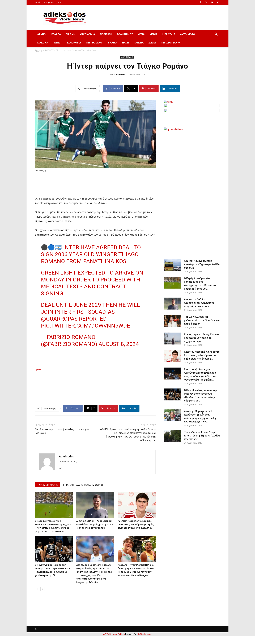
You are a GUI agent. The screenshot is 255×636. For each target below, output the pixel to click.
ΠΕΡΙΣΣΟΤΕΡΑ (169, 42)
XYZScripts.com (145, 634)
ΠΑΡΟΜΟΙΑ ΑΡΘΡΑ (47, 485)
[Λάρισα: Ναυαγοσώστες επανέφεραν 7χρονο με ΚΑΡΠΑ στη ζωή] (172, 265)
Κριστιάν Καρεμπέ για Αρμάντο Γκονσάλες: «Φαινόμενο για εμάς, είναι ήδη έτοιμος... (202, 355)
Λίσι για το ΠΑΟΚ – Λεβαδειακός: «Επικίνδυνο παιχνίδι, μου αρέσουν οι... (199, 303)
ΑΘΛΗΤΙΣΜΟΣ (125, 34)
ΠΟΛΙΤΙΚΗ (106, 34)
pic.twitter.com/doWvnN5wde (85, 325)
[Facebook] (200, 2)
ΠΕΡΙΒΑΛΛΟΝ (94, 42)
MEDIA (154, 34)
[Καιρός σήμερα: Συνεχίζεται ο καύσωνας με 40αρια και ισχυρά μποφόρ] (172, 338)
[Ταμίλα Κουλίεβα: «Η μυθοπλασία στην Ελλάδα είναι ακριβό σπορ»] (172, 321)
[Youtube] (211, 2)
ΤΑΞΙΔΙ (57, 42)
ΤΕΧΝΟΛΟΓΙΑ (73, 42)
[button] (216, 34)
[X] (206, 2)
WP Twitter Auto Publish (114, 634)
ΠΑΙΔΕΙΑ (139, 42)
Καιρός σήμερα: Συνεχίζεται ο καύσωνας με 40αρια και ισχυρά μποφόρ (201, 338)
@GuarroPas (59, 318)
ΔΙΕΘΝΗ (70, 34)
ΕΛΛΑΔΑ (56, 34)
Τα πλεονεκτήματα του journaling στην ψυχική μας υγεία (62, 431)
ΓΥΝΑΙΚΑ (112, 42)
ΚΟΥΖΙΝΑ (42, 42)
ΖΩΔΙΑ (152, 42)
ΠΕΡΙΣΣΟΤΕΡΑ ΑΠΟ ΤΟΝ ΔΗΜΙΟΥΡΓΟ (82, 485)
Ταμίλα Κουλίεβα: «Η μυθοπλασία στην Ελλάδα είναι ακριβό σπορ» (202, 320)
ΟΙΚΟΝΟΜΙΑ (87, 34)
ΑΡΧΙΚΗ (41, 34)
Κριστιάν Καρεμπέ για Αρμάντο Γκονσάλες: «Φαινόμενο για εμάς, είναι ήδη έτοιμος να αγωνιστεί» (136, 524)
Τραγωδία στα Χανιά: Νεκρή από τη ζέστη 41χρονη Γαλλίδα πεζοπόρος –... (202, 435)
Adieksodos (119, 74)
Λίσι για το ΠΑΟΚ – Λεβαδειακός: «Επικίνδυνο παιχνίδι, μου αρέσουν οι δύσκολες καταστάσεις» (94, 524)
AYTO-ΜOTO (187, 34)
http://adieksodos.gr (68, 461)
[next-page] (42, 589)
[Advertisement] (191, 193)
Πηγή (38, 370)
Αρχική (38, 50)
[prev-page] (37, 589)
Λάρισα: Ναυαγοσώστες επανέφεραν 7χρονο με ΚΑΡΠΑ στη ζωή (202, 264)
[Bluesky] (217, 2)
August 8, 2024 (119, 344)
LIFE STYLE (168, 34)
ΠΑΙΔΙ (125, 42)
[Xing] (62, 468)
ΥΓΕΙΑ (141, 34)
